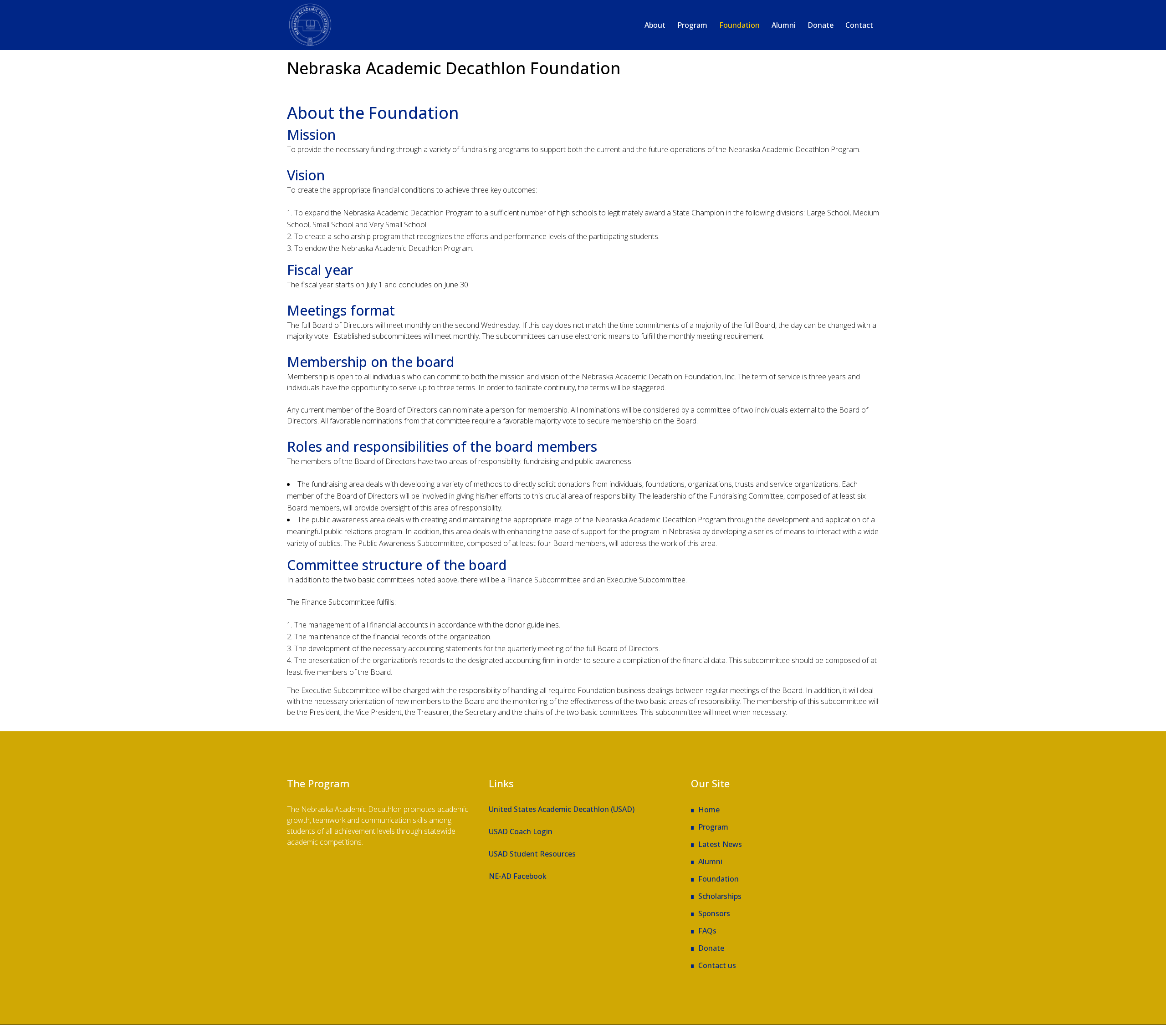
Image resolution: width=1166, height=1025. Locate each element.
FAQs (707, 931)
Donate (711, 948)
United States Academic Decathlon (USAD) (561, 809)
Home (709, 810)
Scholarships (720, 896)
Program (713, 827)
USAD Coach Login (520, 831)
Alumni (710, 862)
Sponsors (714, 913)
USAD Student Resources (532, 854)
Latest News (720, 844)
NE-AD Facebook (518, 876)
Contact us (717, 965)
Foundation (718, 879)
